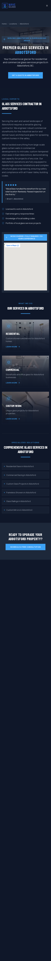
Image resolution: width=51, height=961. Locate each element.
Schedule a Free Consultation (25, 547)
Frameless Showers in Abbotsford (21, 492)
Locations (13, 24)
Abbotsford (24, 24)
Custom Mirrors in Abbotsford (19, 510)
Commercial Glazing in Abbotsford (21, 475)
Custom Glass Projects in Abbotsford (22, 484)
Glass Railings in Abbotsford (18, 501)
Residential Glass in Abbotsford (20, 466)
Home (4, 24)
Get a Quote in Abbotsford (25, 75)
